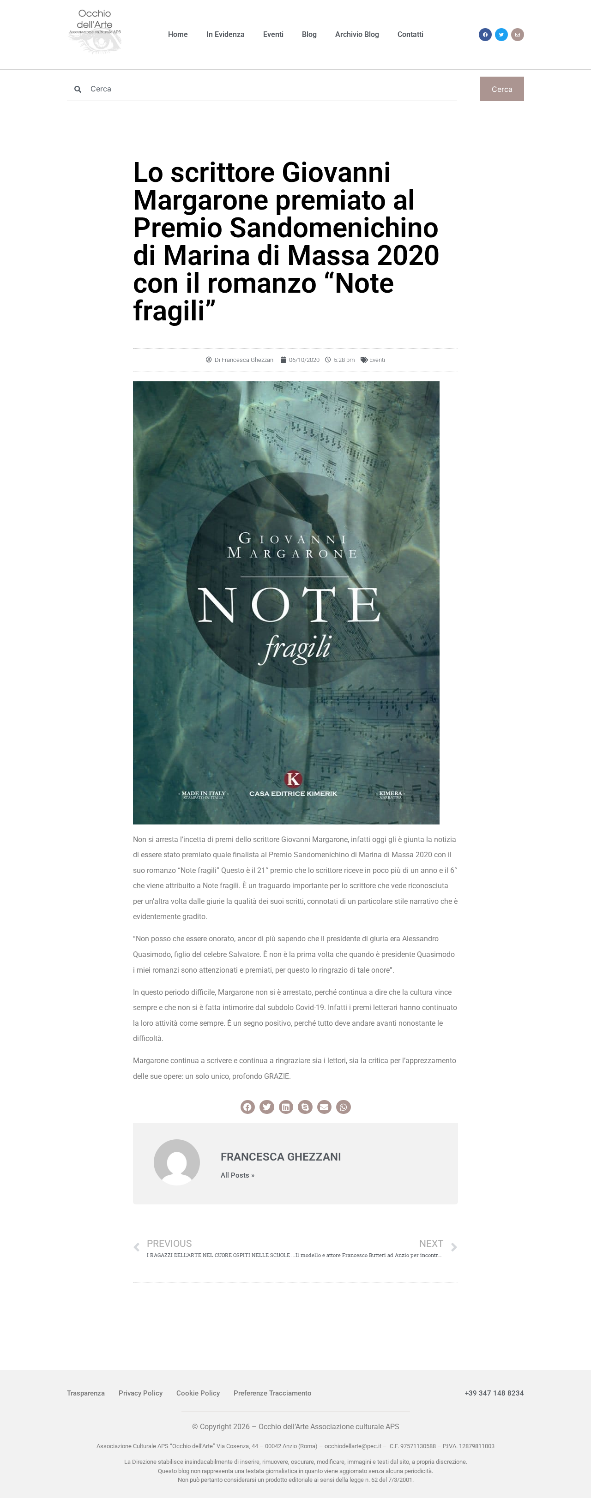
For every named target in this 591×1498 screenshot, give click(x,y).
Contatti (410, 34)
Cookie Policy (198, 1393)
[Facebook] (485, 34)
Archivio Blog (357, 34)
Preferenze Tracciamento (273, 1393)
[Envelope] (517, 34)
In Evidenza (225, 34)
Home (178, 34)
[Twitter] (501, 34)
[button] (248, 1107)
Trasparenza (86, 1393)
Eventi (273, 34)
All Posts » (237, 1175)
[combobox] (262, 89)
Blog (309, 34)
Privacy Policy (141, 1393)
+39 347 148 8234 (494, 1393)
